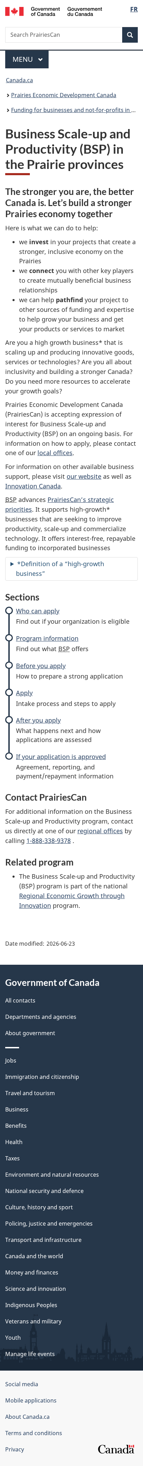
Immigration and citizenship (42, 1077)
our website (84, 476)
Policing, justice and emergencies (49, 1223)
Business (16, 1109)
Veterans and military (33, 1321)
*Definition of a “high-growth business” (60, 569)
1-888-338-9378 (48, 840)
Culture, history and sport (39, 1207)
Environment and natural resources (52, 1174)
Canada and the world (34, 1256)
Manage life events (30, 1354)
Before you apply (41, 666)
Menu (23, 59)
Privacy (14, 1449)
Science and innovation (35, 1289)
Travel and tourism (30, 1093)
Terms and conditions (33, 1433)
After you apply (38, 720)
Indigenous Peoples (31, 1305)
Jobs (10, 1060)
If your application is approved (61, 756)
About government (30, 1033)
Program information (47, 638)
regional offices (100, 831)
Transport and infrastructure (43, 1240)
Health (14, 1142)
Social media (21, 1384)
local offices (55, 453)
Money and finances (31, 1272)
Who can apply (37, 611)
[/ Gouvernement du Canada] (53, 10)
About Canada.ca (27, 1417)
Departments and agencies (40, 1017)
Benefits (16, 1126)
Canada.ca (19, 80)
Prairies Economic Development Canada (63, 95)
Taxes (12, 1158)
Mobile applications (31, 1400)
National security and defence (44, 1191)
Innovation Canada (33, 486)
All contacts (20, 1000)
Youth (13, 1337)
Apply (24, 693)
